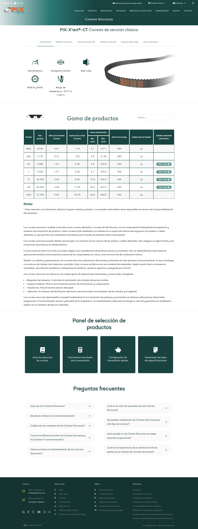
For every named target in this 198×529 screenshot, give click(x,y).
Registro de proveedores (107, 502)
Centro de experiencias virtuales (110, 510)
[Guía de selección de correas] (42, 346)
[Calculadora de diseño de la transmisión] (80, 346)
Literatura (62, 498)
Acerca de (79, 10)
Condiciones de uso (106, 494)
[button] (60, 406)
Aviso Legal (62, 494)
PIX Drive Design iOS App (68, 510)
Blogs (60, 490)
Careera (176, 10)
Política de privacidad (106, 498)
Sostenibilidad (162, 10)
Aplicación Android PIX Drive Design (72, 514)
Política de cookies (105, 490)
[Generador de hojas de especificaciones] (156, 346)
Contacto (188, 10)
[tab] (45, 42)
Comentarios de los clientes (109, 506)
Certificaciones (64, 502)
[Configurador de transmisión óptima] (117, 346)
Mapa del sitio (63, 506)
